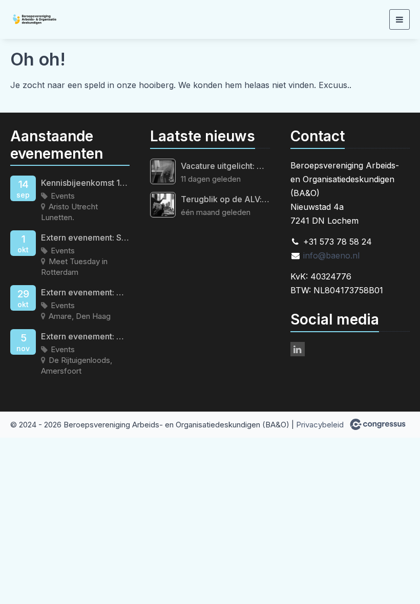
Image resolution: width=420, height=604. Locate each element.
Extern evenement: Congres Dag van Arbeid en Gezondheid (85, 292)
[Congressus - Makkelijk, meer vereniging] (378, 424)
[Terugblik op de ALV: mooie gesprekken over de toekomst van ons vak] (163, 205)
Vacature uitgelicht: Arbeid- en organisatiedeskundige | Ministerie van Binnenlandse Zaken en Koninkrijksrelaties (225, 166)
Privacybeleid (320, 424)
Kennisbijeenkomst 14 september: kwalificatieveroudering (85, 183)
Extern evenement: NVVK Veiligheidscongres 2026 (85, 336)
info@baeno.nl (331, 255)
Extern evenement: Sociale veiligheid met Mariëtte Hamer (85, 237)
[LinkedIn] (297, 349)
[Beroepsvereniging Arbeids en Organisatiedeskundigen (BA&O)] (48, 19)
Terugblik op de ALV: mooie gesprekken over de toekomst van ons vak (225, 199)
